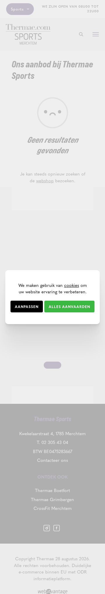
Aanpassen (26, 306)
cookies (71, 285)
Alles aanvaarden (69, 306)
